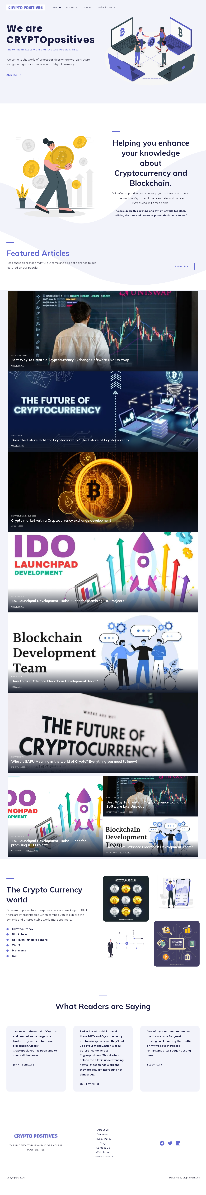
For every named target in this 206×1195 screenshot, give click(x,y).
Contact (88, 7)
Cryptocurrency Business (23, 516)
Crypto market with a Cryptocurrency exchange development (61, 520)
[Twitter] (170, 1143)
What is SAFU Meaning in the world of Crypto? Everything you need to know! (74, 761)
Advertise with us (103, 1156)
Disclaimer (103, 1134)
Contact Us (103, 1147)
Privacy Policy (103, 1138)
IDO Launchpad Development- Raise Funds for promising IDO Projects (67, 601)
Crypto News (17, 436)
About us (72, 7)
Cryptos (18, 851)
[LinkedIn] (178, 1143)
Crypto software (19, 355)
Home (57, 7)
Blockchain (16, 677)
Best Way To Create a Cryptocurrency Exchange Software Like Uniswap (70, 360)
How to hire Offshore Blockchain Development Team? (54, 681)
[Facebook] (162, 1143)
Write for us (105, 7)
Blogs (102, 1143)
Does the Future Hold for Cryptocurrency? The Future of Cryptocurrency (70, 440)
